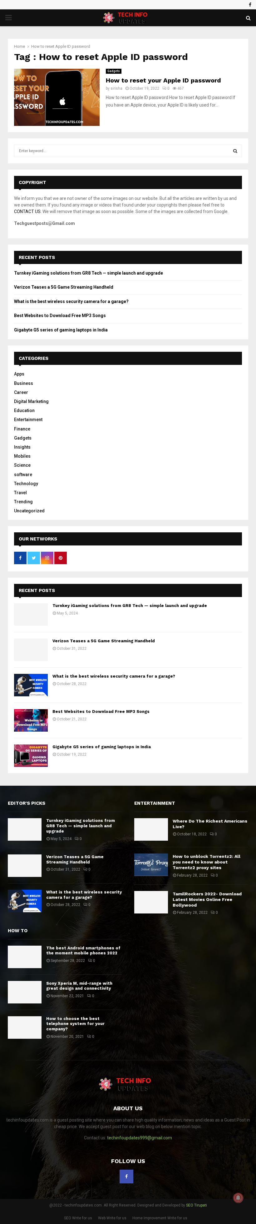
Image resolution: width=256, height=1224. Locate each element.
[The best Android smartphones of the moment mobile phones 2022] (25, 957)
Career (21, 392)
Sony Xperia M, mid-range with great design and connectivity (79, 986)
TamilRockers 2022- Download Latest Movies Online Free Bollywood (207, 899)
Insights (22, 447)
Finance (22, 428)
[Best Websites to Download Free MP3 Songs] (31, 720)
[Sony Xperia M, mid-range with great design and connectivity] (25, 992)
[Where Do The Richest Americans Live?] (151, 829)
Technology (26, 483)
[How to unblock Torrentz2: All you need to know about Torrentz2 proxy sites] (151, 864)
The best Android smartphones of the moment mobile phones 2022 (83, 951)
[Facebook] (126, 1176)
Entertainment (28, 419)
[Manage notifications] (238, 1198)
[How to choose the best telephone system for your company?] (25, 1027)
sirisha (116, 88)
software (23, 474)
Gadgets (113, 71)
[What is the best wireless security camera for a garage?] (31, 685)
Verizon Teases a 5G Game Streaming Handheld (63, 287)
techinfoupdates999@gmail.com (139, 1137)
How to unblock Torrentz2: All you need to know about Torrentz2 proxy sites (206, 862)
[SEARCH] (235, 151)
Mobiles (22, 456)
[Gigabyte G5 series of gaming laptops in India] (31, 755)
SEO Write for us (78, 1218)
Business (23, 383)
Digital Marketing (31, 401)
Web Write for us (112, 1218)
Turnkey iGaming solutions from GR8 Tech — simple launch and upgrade (88, 273)
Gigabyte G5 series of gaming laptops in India (61, 329)
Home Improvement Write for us (159, 1218)
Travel (20, 492)
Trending (23, 501)
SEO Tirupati (196, 1205)
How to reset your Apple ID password (163, 80)
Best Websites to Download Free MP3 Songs (60, 315)
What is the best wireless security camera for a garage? (71, 301)
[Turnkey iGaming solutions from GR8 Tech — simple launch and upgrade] (31, 614)
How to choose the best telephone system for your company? (75, 1024)
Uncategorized (29, 510)
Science (22, 465)
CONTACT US (27, 211)
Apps (19, 373)
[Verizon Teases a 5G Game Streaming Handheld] (31, 650)
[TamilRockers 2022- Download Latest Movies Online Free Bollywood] (151, 902)
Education (24, 410)
